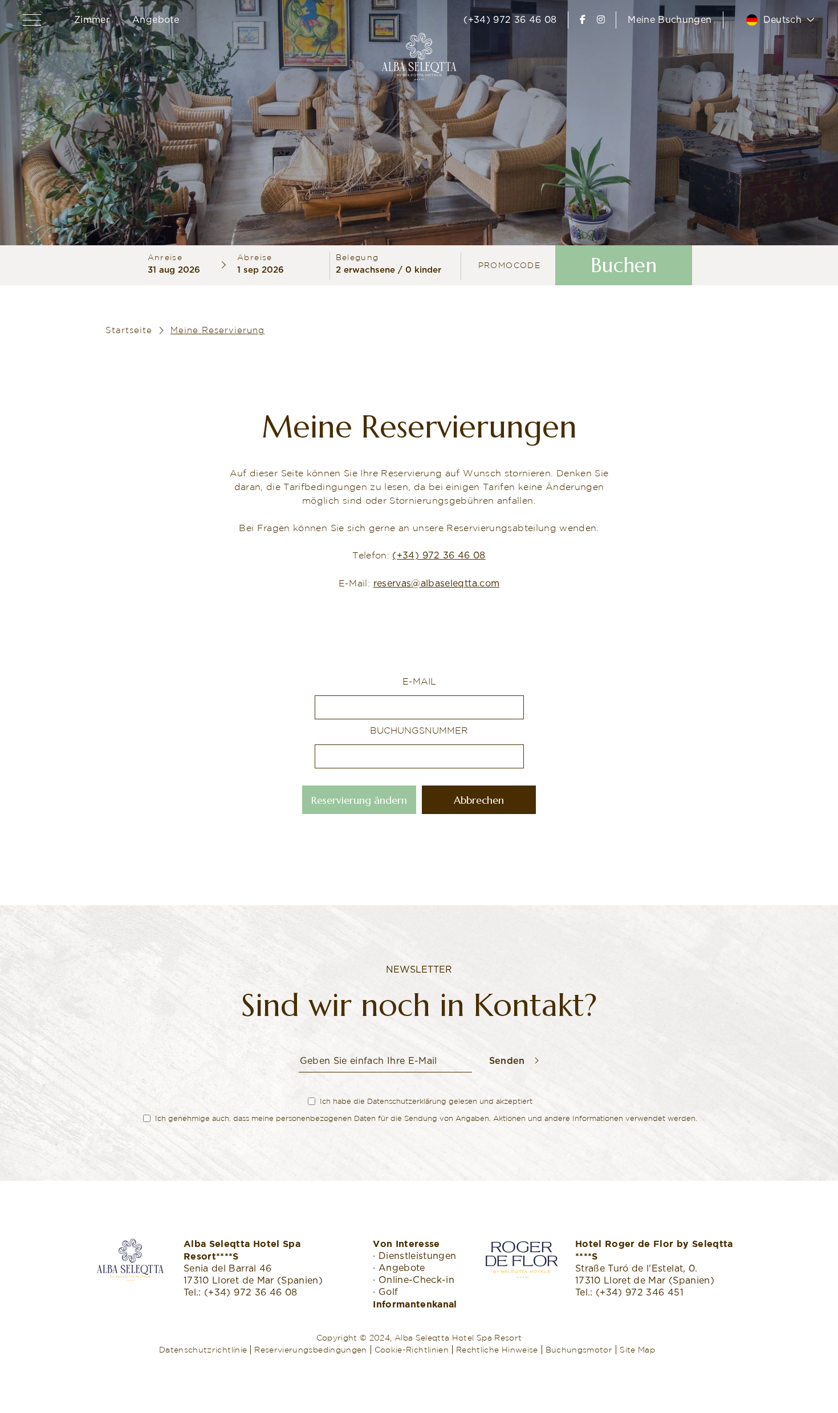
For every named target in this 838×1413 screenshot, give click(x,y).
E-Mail (419, 681)
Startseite (128, 330)
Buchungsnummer (419, 730)
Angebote (155, 20)
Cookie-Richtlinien (412, 1349)
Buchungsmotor (579, 1349)
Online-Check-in (416, 1280)
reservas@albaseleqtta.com (436, 583)
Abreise (254, 257)
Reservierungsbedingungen (310, 1349)
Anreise (165, 257)
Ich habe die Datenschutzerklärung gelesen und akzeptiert (426, 1101)
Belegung (357, 257)
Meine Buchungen (669, 20)
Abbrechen (479, 800)
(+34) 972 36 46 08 (509, 20)
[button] (34, 20)
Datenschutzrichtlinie (203, 1349)
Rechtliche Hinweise (497, 1349)
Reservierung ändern (359, 800)
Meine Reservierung (217, 330)
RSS (664, 1349)
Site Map (637, 1349)
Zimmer (91, 20)
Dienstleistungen (418, 1256)
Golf (388, 1292)
